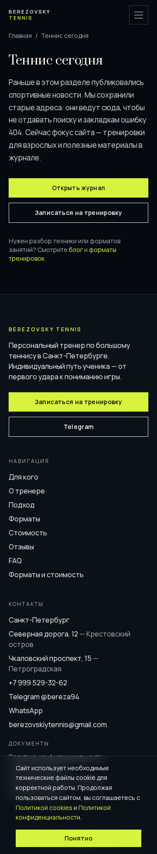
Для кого (23, 477)
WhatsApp (26, 710)
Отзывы (21, 546)
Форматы (24, 519)
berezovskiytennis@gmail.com (58, 724)
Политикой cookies (44, 807)
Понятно (78, 838)
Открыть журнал (79, 188)
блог (76, 249)
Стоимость (28, 533)
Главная (20, 35)
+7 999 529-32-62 (38, 682)
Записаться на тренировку (78, 212)
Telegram (79, 426)
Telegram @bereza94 (44, 696)
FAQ (15, 560)
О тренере (27, 491)
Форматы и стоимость (46, 574)
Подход (21, 505)
